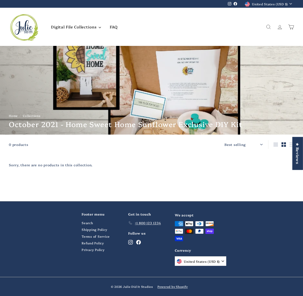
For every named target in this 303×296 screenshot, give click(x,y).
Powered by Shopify (172, 286)
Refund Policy (93, 243)
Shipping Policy (94, 229)
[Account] (279, 26)
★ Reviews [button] (297, 153)
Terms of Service (96, 236)
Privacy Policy (93, 249)
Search (87, 223)
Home (13, 116)
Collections (31, 116)
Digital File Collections (74, 26)
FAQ (114, 26)
